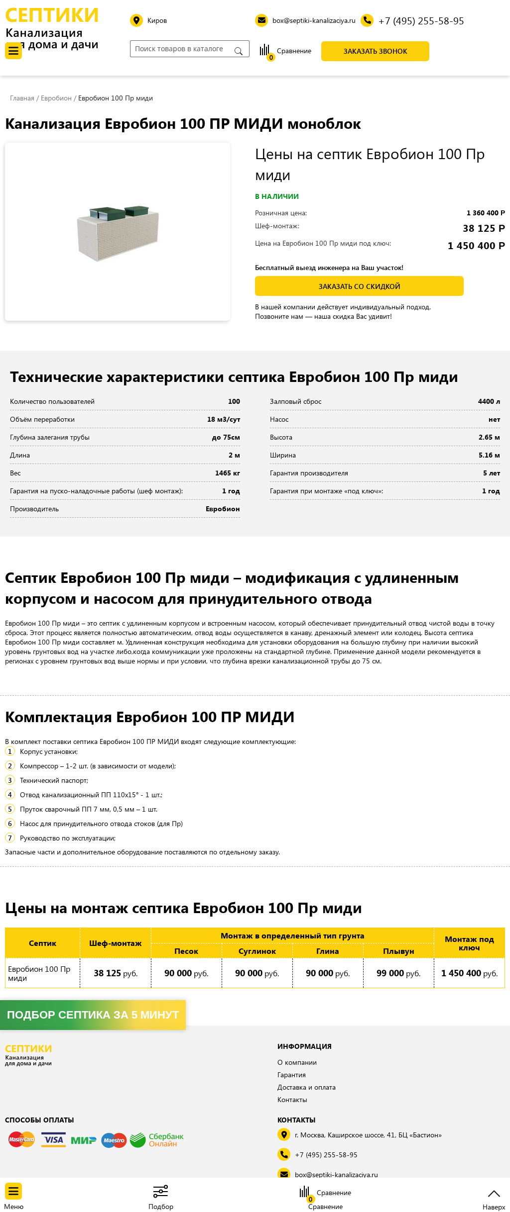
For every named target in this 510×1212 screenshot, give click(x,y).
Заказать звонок (375, 51)
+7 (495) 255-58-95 (326, 1154)
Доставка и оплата (306, 1087)
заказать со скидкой (359, 286)
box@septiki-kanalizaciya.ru (336, 1174)
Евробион (56, 97)
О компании (297, 1062)
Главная (22, 97)
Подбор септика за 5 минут (93, 1015)
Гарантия (291, 1074)
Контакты (292, 1099)
